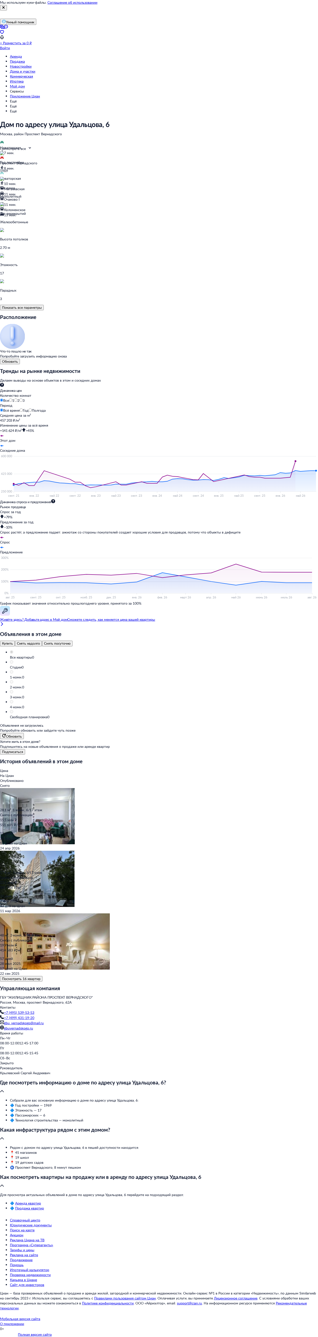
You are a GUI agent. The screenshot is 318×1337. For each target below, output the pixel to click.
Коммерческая (21, 76)
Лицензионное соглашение (235, 1298)
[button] (164, 657)
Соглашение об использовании (72, 2)
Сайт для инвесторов (27, 1284)
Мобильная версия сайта (20, 1318)
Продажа (17, 61)
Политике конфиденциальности (108, 1303)
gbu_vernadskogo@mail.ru (24, 1023)
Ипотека (17, 81)
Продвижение (21, 1259)
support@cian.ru (189, 1303)
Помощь (17, 1264)
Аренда (16, 56)
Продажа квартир (29, 1208)
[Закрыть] (3, 7)
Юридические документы (31, 1225)
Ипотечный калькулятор (29, 1269)
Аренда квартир (28, 1203)
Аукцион (16, 1235)
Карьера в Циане (23, 1279)
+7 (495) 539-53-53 (19, 1012)
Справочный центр (25, 1220)
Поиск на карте (22, 1230)
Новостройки (21, 66)
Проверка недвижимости (30, 1274)
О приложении (12, 1323)
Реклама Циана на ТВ (27, 1240)
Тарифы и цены (22, 1250)
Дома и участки (22, 71)
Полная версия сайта (35, 1334)
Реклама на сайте (24, 1254)
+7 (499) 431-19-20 (19, 1017)
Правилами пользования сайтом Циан (125, 1298)
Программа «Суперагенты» (31, 1245)
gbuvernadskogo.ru (18, 1028)
